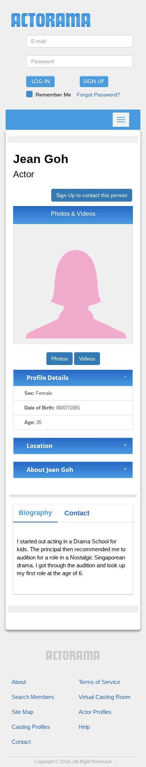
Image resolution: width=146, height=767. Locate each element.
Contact (21, 742)
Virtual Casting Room (105, 697)
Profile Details (46, 378)
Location (38, 446)
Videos (87, 359)
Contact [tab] (76, 513)
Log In (40, 82)
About (19, 682)
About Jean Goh (48, 470)
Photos (59, 359)
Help (84, 727)
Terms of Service (99, 682)
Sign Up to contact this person (91, 195)
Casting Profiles (31, 727)
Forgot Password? (98, 95)
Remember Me (53, 95)
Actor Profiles (95, 712)
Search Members (33, 697)
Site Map (22, 712)
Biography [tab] (35, 512)
